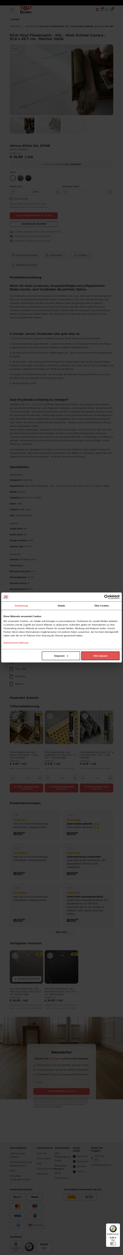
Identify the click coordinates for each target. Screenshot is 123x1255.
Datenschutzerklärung (15, 642)
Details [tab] (61, 605)
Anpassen (59, 655)
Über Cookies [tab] (101, 605)
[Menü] (118, 1225)
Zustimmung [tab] (21, 605)
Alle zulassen (100, 655)
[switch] (113, 1243)
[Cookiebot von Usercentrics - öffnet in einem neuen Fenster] (106, 597)
